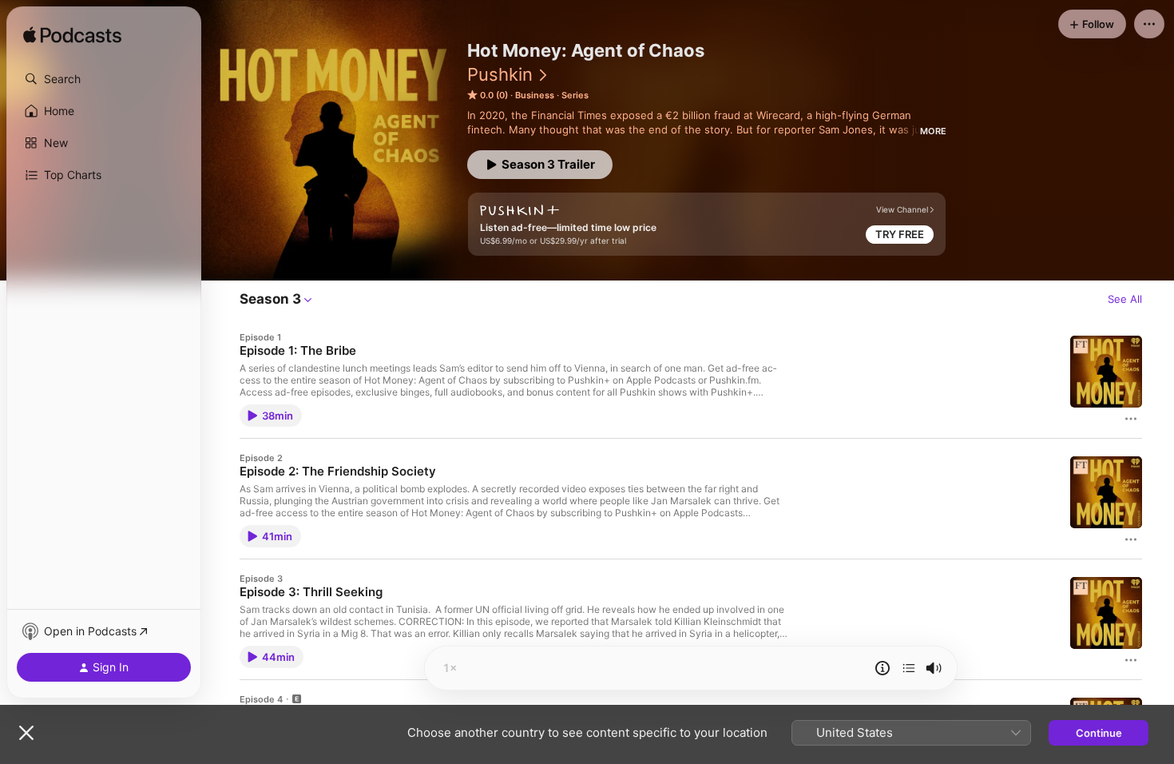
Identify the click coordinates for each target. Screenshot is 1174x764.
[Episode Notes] (882, 668)
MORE (933, 131)
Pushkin (500, 74)
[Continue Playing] (908, 668)
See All (1125, 298)
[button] (104, 79)
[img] (72, 36)
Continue (1099, 732)
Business (534, 95)
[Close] (26, 733)
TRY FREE (899, 234)
